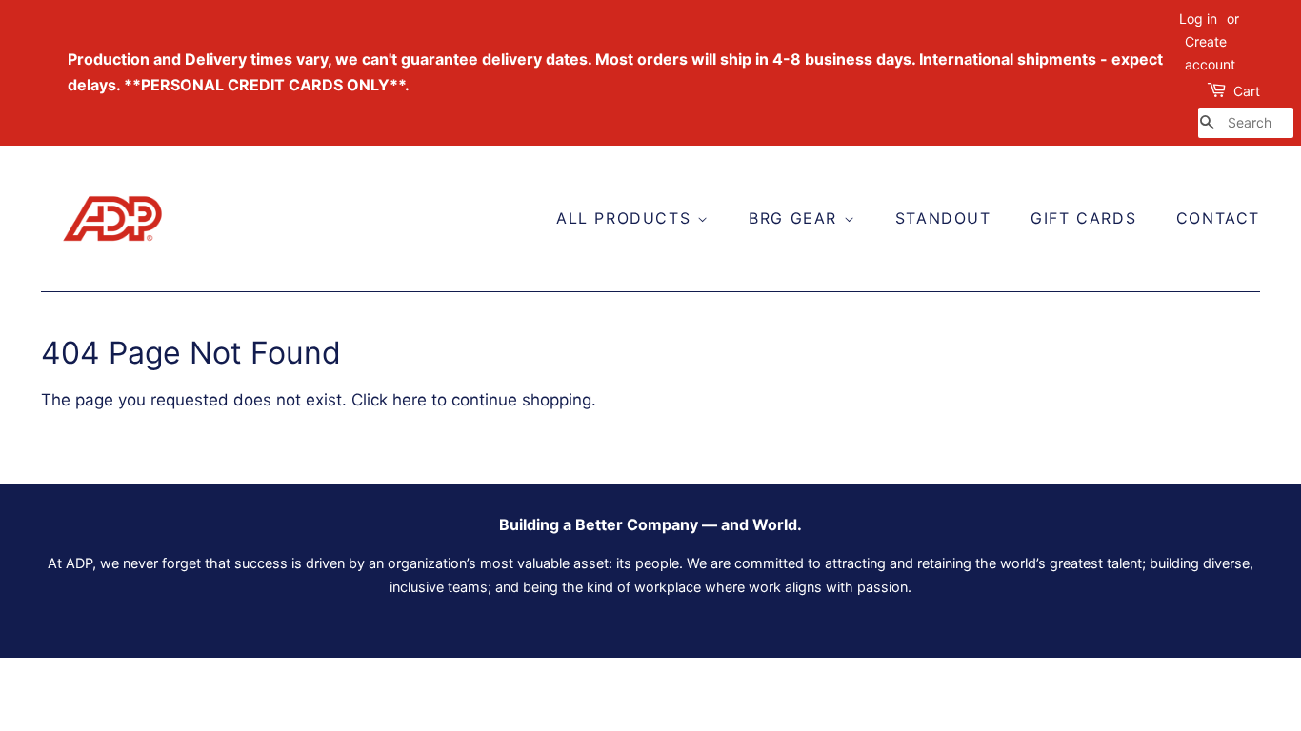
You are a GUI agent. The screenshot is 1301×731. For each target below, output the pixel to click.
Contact (1218, 217)
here (409, 399)
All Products (626, 217)
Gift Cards (1083, 217)
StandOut (943, 217)
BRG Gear (796, 217)
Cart (1246, 91)
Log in (1198, 18)
